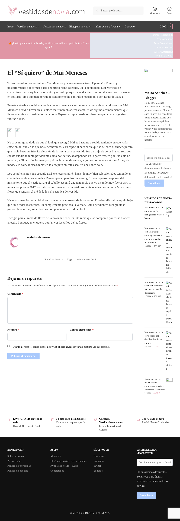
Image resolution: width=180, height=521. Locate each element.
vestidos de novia (38, 237)
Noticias (59, 259)
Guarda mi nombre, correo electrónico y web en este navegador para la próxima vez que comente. (61, 347)
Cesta (169, 13)
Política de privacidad (19, 465)
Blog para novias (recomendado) (68, 461)
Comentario (15, 293)
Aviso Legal (14, 461)
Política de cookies (17, 470)
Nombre (13, 329)
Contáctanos (57, 470)
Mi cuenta (155, 13)
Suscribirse (154, 183)
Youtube (98, 470)
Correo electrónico (82, 329)
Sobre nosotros (15, 456)
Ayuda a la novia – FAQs (64, 465)
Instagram (99, 461)
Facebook (99, 456)
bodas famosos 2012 (86, 259)
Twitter (97, 465)
